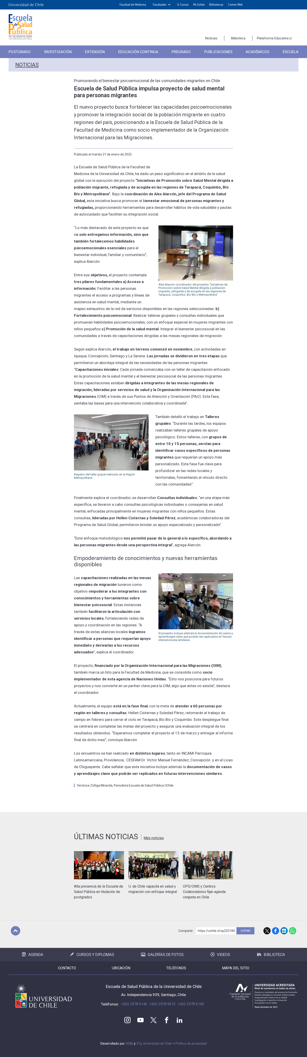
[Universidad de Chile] (26, 4)
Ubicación (121, 968)
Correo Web (235, 5)
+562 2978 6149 (191, 1004)
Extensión (95, 51)
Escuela (290, 51)
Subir (15, 931)
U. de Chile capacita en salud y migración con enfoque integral (153, 889)
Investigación (58, 51)
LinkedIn (284, 930)
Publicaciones (218, 51)
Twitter (153, 1020)
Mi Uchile (199, 5)
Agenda (35, 954)
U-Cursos (183, 5)
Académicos (257, 51)
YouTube (140, 1020)
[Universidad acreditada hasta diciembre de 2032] (263, 996)
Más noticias (154, 838)
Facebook (275, 930)
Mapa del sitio (235, 968)
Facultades (160, 5)
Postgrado (20, 51)
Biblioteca (238, 38)
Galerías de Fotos (166, 954)
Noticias (211, 38)
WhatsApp (292, 930)
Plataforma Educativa (273, 38)
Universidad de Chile (157, 1043)
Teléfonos (176, 968)
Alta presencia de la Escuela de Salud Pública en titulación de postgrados (98, 891)
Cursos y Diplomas (95, 954)
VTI (138, 1043)
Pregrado (181, 51)
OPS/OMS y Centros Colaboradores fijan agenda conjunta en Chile (204, 891)
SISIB (129, 1043)
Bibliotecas (216, 5)
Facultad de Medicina (133, 5)
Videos (223, 954)
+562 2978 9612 (162, 1004)
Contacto (67, 968)
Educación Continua (138, 51)
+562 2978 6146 (134, 1004)
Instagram (127, 1020)
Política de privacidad (191, 1043)
